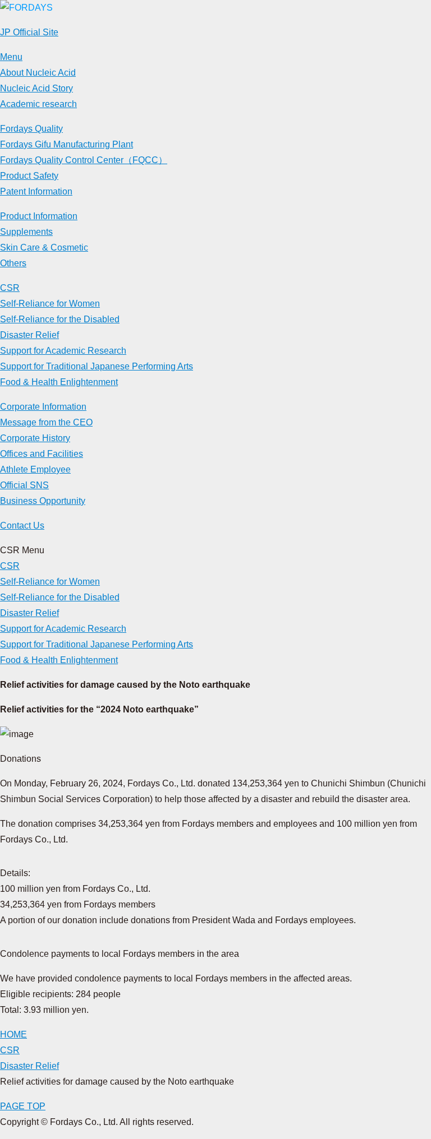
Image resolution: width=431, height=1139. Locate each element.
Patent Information (36, 191)
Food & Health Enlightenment (59, 382)
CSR (10, 288)
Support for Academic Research (63, 350)
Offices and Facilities (41, 454)
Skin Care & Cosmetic (44, 247)
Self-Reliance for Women (50, 303)
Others (13, 263)
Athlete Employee (35, 469)
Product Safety (29, 175)
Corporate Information (43, 406)
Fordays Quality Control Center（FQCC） (83, 160)
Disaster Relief (29, 335)
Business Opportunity (42, 501)
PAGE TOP (22, 1106)
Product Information (38, 216)
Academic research (38, 104)
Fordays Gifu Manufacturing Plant (66, 144)
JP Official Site (29, 32)
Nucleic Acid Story (36, 88)
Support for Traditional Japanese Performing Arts (96, 366)
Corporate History (35, 438)
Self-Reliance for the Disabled (60, 319)
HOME (13, 1034)
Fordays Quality (31, 128)
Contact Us (22, 525)
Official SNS (24, 485)
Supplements (26, 232)
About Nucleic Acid (38, 72)
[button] (11, 57)
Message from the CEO (46, 422)
